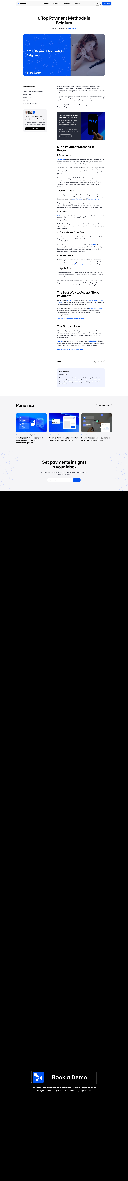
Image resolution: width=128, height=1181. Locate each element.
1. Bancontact (27, 94)
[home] (22, 4)
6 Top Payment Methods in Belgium (33, 91)
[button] (46, 3)
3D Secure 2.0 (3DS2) (95, 308)
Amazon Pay (79, 264)
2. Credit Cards (27, 97)
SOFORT (93, 245)
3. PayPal (25, 100)
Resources (54, 13)
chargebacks (97, 180)
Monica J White (71, 28)
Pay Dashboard (92, 341)
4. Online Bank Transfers (30, 103)
